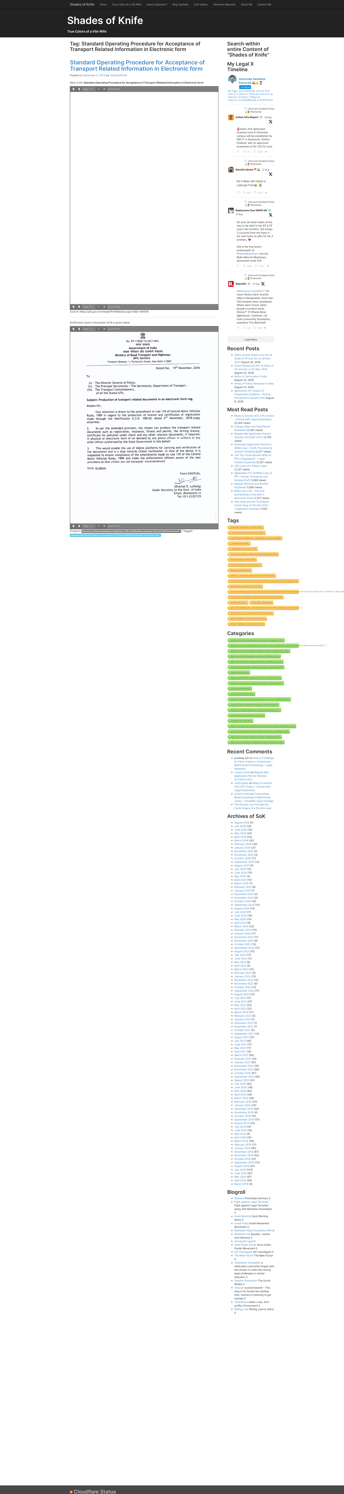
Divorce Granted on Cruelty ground (247, 624)
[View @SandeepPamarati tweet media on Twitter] (260, 185)
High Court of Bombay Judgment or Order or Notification (256, 661)
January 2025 (242, 890)
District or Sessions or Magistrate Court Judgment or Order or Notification (262, 726)
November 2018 (243, 1155)
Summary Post (238, 602)
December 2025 (243, 851)
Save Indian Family (245, 1244)
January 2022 (242, 1019)
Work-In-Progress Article (243, 559)
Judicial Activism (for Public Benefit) (247, 715)
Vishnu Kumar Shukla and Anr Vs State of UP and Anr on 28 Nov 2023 (253, 358)
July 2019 (240, 1126)
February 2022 (242, 1015)
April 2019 (240, 1137)
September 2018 (244, 1162)
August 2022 (241, 994)
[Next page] (79, 89)
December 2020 (243, 1065)
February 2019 (242, 1144)
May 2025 (240, 876)
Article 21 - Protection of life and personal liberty (252, 575)
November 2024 (244, 897)
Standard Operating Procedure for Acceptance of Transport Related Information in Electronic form (137, 65)
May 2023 (240, 962)
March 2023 (241, 969)
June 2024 (240, 915)
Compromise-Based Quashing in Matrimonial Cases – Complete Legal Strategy (254, 797)
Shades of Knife (82, 4)
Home (103, 4)
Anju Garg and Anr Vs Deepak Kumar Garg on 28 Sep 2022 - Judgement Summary (251, 505)
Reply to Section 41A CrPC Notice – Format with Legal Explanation (253, 786)
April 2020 (240, 1094)
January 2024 (242, 933)
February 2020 (243, 1101)
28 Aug (267, 117)
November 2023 (244, 940)
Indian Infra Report (247, 117)
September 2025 (244, 861)
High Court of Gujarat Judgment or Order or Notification (255, 737)
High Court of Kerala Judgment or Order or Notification (255, 710)
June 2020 (240, 1087)
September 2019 (244, 1119)
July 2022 (240, 997)
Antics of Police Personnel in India (254, 383)
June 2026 (240, 829)
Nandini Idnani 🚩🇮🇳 (248, 169)
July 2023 (240, 954)
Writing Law (241, 1309)
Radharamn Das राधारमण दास (251, 210)
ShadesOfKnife (118, 75)
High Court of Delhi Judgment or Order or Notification (255, 656)
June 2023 (240, 958)
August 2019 (241, 1123)
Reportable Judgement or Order (246, 527)
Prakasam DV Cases (241, 721)
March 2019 (241, 1140)
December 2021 (243, 1022)
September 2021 (244, 1033)
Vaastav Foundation (245, 1280)
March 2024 (241, 926)
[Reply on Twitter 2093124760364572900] (239, 266)
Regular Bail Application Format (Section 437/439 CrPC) (251, 776)
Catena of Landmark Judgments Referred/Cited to (254, 554)
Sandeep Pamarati (240, 570)
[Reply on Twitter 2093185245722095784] (239, 152)
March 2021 (241, 1055)
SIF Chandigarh (243, 1251)
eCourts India (242, 793)
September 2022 (244, 990)
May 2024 (240, 919)
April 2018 (240, 1180)
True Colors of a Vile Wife (126, 4)
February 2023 (243, 972)
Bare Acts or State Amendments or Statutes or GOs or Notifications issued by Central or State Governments (131, 531)
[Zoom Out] (98, 89)
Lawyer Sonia (242, 772)
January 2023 (242, 976)
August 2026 (241, 822)
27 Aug (265, 169)
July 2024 (240, 911)
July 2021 (240, 1040)
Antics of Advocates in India (250, 376)
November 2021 (243, 1026)
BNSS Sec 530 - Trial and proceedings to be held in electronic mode (249, 494)
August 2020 (241, 1080)
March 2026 (241, 840)
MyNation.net (242, 1233)
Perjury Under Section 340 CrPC (246, 586)
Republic (241, 283)
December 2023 (243, 937)
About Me (246, 4)
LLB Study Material (240, 688)
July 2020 (240, 1083)
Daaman (239, 1198)
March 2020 (241, 1098)
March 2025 (241, 883)
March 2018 (241, 1183)
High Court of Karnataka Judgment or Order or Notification (256, 667)
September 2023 (244, 947)
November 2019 (243, 1112)
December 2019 (243, 1108)
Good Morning (242, 1216)
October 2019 (242, 1115)
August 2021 (241, 1037)
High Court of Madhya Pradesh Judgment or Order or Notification (259, 731)
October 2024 (242, 901)
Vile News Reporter (224, 4)
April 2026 (240, 836)
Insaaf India (241, 1223)
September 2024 (244, 904)
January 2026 (242, 847)
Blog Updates (180, 4)
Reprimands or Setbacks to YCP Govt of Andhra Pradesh (256, 597)
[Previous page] (73, 89)
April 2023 (240, 965)
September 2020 (244, 1076)
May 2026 (240, 833)
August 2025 (241, 865)
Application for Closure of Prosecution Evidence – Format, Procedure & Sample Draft (252, 394)
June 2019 (240, 1130)
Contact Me (264, 4)
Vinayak (239, 1287)
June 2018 (240, 1173)
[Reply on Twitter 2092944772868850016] (239, 193)
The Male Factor (243, 1255)
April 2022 (240, 1008)
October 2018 (242, 1158)
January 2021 (242, 1062)
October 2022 (242, 987)
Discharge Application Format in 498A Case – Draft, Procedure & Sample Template (253, 448)
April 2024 (240, 922)
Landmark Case (240, 543)
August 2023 (241, 951)
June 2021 (240, 1044)
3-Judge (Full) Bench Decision (245, 565)
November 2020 (244, 1069)
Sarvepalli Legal (243, 1241)
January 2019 (242, 1148)
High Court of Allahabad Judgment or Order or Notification (256, 683)
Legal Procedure (239, 672)
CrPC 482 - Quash (261, 602)
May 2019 (240, 1133)
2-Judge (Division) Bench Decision (247, 532)
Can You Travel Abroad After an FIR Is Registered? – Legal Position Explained (252, 459)
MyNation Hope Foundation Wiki (253, 1230)
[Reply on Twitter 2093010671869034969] (239, 328)
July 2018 (240, 1169)
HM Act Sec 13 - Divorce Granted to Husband (251, 613)
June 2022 (240, 1001)
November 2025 (244, 854)
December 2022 (243, 979)
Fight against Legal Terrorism (251, 1201)
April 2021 (240, 1051)
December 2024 (243, 894)
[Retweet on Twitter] (245, 108)
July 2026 (240, 826)
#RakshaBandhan (247, 253)
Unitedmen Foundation (247, 1262)
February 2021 (242, 1058)
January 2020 (242, 1105)
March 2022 (241, 1012)
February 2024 (243, 929)
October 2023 (242, 944)
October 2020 (242, 1072)
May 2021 (240, 1047)
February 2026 (243, 843)
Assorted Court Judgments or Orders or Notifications (254, 704)
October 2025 (242, 858)
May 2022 (240, 1004)
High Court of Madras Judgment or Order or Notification (255, 678)
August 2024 (241, 908)
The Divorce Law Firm (247, 804)
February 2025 (243, 886)
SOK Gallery (201, 4)
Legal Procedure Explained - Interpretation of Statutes (255, 538)
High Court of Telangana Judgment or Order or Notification (257, 742)
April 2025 (240, 879)
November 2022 (243, 983)
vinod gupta (241, 782)
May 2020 (240, 1090)
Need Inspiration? (157, 4)
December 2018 (243, 1151)
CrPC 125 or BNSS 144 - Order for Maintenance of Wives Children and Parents (265, 608)
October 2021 (242, 1030)
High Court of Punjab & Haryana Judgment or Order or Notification (260, 699)
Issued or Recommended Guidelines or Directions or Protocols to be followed (264, 581)
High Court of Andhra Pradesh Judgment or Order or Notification (259, 651)
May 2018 (240, 1176)
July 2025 (240, 869)
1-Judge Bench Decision (243, 549)
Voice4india (241, 1301)
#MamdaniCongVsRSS (250, 291)
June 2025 (240, 872)
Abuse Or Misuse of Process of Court (248, 618)
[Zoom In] (104, 89)
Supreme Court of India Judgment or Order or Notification (257, 640)
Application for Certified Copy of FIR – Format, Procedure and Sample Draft (253, 476)
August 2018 (241, 1166)
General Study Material (242, 694)
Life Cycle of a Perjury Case (250, 465)
